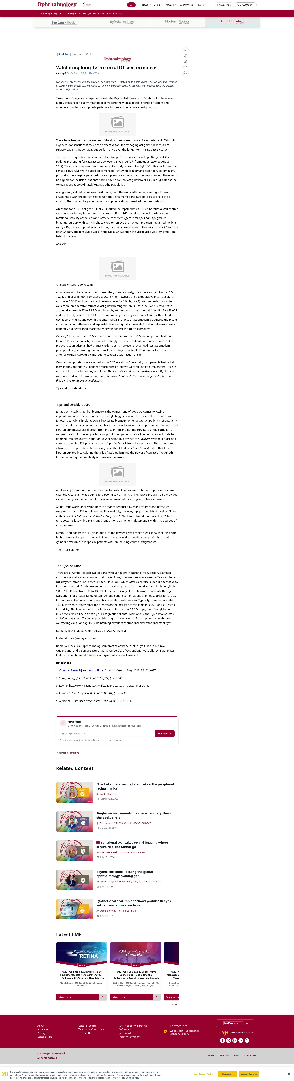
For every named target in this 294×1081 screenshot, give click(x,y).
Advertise (42, 1029)
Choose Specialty (48, 13)
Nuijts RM (94, 670)
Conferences (186, 4)
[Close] (289, 1073)
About (40, 1025)
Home (210, 1055)
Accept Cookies (249, 1073)
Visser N (64, 670)
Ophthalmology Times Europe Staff (118, 910)
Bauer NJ (76, 670)
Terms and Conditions (91, 1029)
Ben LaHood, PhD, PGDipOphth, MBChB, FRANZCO (125, 823)
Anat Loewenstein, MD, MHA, (115, 852)
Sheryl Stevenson (139, 852)
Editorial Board (87, 1025)
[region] (147, 1074)
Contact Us (84, 1033)
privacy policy (117, 740)
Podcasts (169, 4)
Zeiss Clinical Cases (114, 13)
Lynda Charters (108, 793)
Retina (101, 13)
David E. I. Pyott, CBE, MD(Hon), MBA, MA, (121, 881)
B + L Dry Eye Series (87, 13)
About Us (224, 1055)
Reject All (227, 1073)
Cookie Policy (132, 1077)
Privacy (41, 1033)
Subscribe (163, 733)
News (236, 1055)
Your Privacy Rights (130, 1036)
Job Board (125, 1033)
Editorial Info (44, 1036)
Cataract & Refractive (68, 752)
